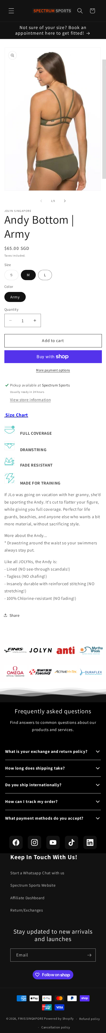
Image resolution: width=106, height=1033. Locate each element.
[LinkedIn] (90, 842)
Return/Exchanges (26, 910)
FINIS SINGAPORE (30, 1019)
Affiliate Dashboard (27, 897)
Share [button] (15, 615)
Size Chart (16, 415)
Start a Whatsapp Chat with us (37, 872)
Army (15, 296)
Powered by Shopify (59, 1019)
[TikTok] (71, 842)
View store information (30, 399)
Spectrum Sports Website (33, 885)
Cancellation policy (55, 1027)
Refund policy (89, 1019)
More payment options (53, 370)
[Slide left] (41, 200)
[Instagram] (34, 842)
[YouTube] (53, 842)
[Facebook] (16, 842)
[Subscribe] (89, 955)
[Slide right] (64, 200)
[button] (11, 11)
